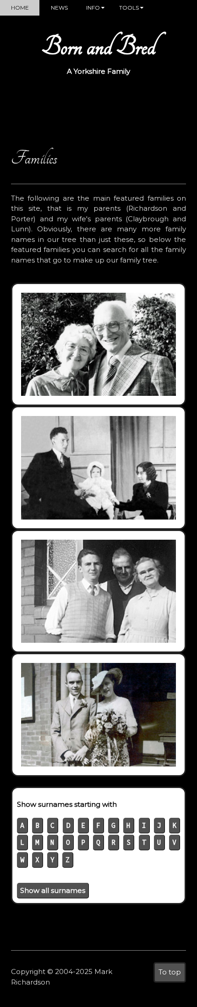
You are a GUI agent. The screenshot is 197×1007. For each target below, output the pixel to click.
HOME (20, 7)
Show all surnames (52, 890)
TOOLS (129, 7)
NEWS (59, 7)
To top (170, 972)
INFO (93, 7)
